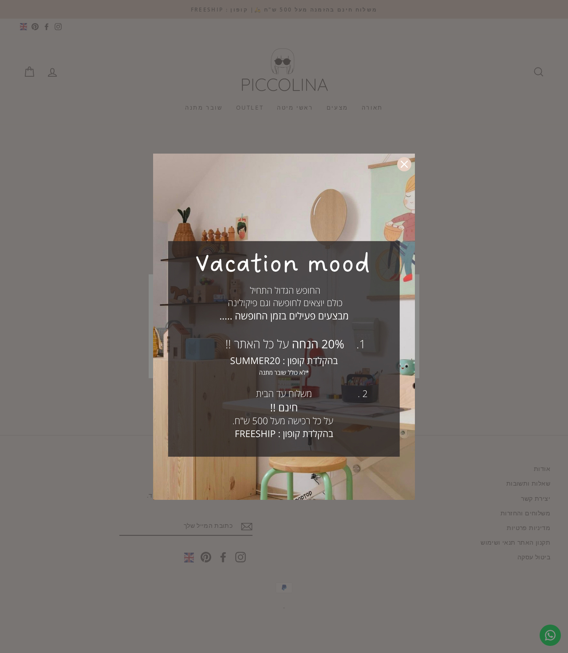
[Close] (404, 164)
